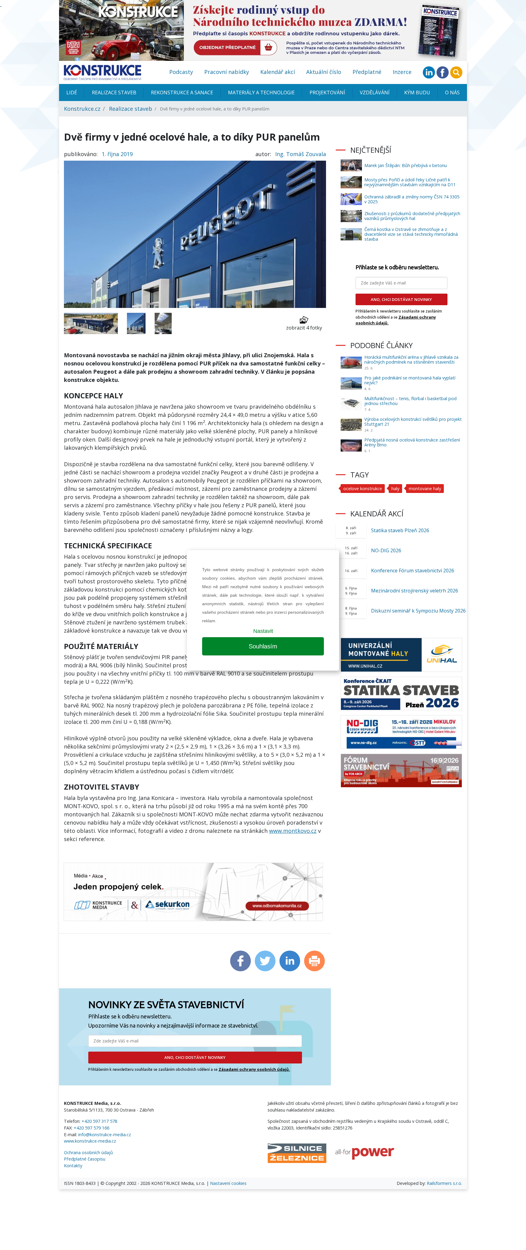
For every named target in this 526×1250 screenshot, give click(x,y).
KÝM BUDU (417, 92)
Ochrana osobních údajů (88, 1152)
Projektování (327, 92)
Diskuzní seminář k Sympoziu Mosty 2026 (418, 610)
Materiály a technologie (261, 92)
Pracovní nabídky (226, 71)
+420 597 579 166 (91, 1128)
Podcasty (181, 71)
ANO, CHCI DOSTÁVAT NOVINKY (195, 1057)
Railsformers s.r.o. (444, 1183)
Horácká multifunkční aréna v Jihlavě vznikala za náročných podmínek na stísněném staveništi (411, 359)
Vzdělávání (375, 92)
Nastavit (263, 631)
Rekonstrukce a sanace (182, 92)
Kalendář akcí (277, 71)
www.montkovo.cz (293, 830)
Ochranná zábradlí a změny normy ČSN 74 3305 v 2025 (411, 199)
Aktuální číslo (323, 71)
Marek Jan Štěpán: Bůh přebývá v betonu (405, 165)
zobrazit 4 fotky (304, 327)
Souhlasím (263, 646)
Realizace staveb (114, 92)
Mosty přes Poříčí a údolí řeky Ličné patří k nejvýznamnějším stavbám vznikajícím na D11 (410, 182)
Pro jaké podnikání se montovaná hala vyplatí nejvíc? (409, 380)
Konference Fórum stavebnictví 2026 (412, 570)
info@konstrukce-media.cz (104, 1134)
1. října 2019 (117, 154)
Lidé (71, 92)
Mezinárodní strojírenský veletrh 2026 (414, 590)
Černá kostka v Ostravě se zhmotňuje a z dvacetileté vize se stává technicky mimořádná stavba (411, 234)
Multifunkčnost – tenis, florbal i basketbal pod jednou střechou (410, 401)
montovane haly (425, 488)
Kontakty (73, 1165)
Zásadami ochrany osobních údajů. (254, 1069)
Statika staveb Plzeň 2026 (400, 530)
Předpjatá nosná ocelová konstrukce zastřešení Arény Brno (412, 442)
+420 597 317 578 (99, 1121)
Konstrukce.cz (82, 108)
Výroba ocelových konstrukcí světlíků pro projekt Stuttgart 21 (413, 421)
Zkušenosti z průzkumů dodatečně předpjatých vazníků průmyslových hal (412, 216)
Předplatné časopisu (84, 1159)
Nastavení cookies (228, 1183)
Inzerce (402, 71)
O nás (452, 92)
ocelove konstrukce (362, 488)
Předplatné (366, 71)
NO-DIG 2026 (386, 550)
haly (395, 488)
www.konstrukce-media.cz (90, 1141)
